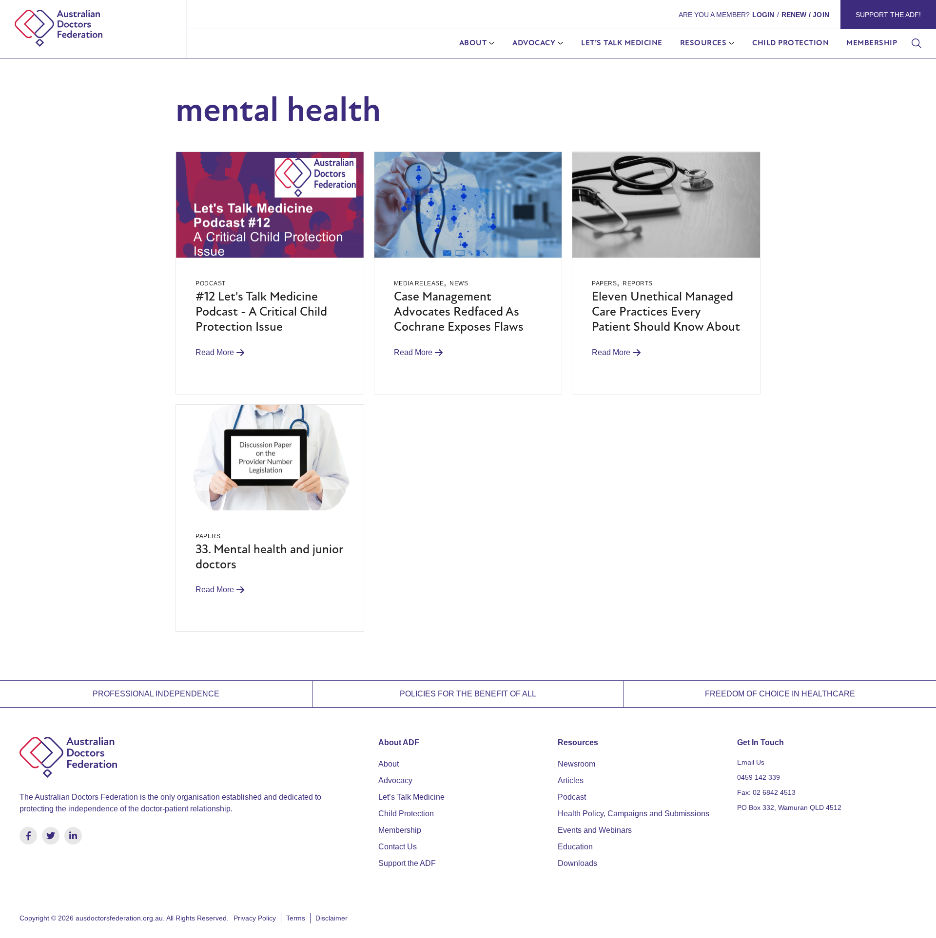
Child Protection (790, 43)
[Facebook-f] (28, 835)
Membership (871, 43)
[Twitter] (50, 835)
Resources (703, 43)
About (473, 43)
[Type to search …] (916, 44)
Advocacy (533, 43)
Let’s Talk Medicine (622, 43)
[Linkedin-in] (73, 835)
